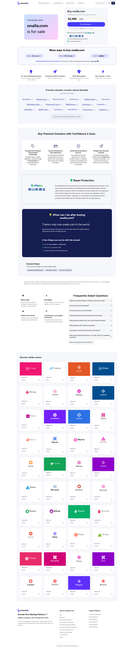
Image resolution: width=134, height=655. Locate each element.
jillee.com (48, 401)
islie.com (96, 567)
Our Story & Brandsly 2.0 (67, 629)
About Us (62, 617)
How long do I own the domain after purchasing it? (85, 330)
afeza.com (73, 425)
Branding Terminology (66, 632)
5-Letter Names (93, 622)
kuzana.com (49, 567)
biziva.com (97, 591)
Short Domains (70, 3)
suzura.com (97, 496)
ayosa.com (48, 449)
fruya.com (24, 377)
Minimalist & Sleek (51, 270)
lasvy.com (96, 401)
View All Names (93, 627)
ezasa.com (24, 520)
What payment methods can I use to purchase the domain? (88, 320)
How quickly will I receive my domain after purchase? (86, 315)
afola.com (24, 496)
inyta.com (72, 377)
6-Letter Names (93, 624)
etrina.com (24, 401)
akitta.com (96, 449)
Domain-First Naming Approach (68, 627)
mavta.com (73, 448)
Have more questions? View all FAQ (80, 342)
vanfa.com (48, 591)
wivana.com (49, 496)
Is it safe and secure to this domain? (81, 310)
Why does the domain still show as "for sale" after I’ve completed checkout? (89, 336)
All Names (81, 3)
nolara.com (73, 496)
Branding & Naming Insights (67, 624)
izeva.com (24, 448)
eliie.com (48, 544)
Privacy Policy (64, 634)
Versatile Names (57, 3)
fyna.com (24, 425)
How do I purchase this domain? (79, 305)
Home (61, 637)
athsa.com (48, 520)
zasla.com (96, 473)
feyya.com (73, 591)
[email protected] (73, 250)
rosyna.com (97, 520)
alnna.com (72, 473)
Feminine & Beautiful (65, 270)
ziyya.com (72, 567)
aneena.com (49, 425)
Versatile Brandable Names (35, 270)
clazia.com (48, 377)
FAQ (61, 615)
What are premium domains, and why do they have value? (87, 300)
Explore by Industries (95, 614)
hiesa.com (72, 520)
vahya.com (73, 401)
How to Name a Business (67, 622)
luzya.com (24, 591)
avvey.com (97, 543)
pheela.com (25, 567)
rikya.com (72, 543)
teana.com (48, 472)
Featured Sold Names (66, 619)
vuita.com (96, 425)
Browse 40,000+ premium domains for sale (67, 116)
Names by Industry (44, 3)
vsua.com (24, 473)
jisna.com (24, 544)
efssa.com (97, 377)
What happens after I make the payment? (82, 325)
